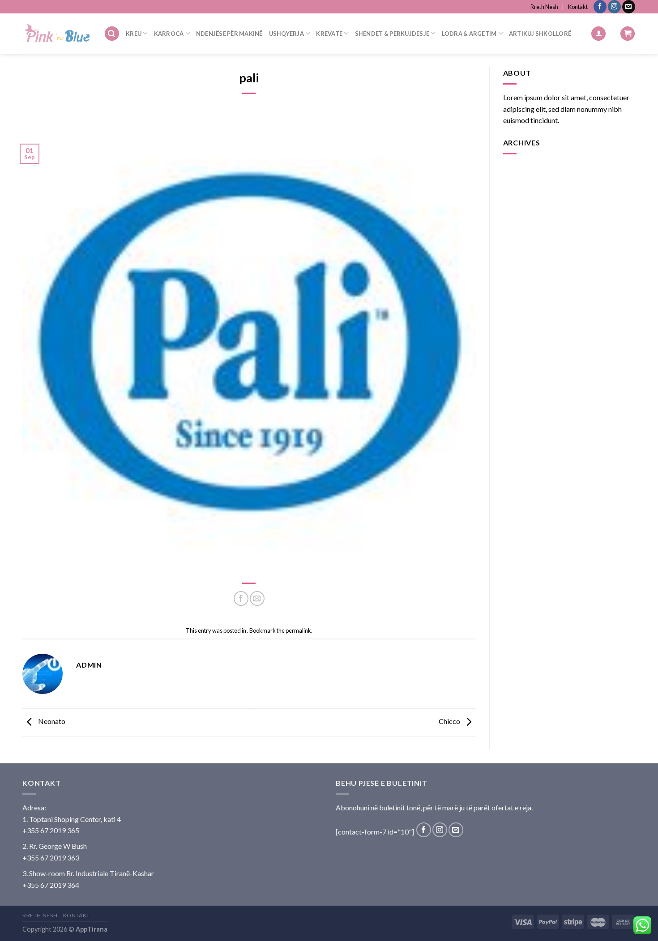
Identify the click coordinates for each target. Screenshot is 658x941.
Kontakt (578, 6)
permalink (298, 630)
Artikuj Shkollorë (540, 33)
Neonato (51, 721)
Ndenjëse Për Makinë (229, 33)
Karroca (169, 33)
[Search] (112, 33)
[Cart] (627, 33)
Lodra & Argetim (469, 33)
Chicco (450, 721)
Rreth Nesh (544, 6)
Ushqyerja (286, 33)
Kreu (133, 33)
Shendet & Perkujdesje (392, 33)
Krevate (329, 33)
